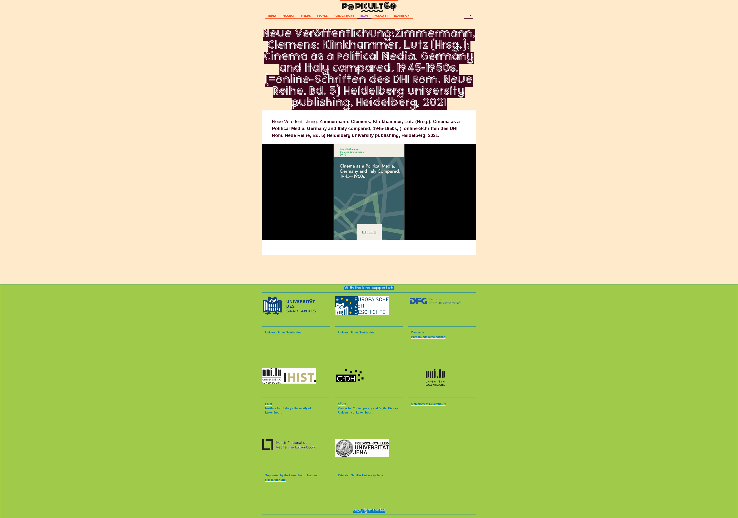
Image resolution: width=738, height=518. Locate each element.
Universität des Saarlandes (283, 332)
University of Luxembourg (428, 403)
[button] (468, 16)
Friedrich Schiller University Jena (360, 475)
